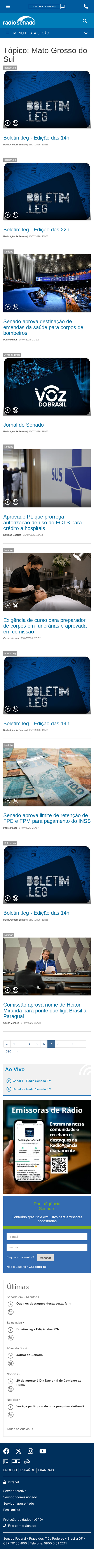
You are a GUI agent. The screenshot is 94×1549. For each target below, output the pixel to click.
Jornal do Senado (23, 425)
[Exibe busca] (85, 21)
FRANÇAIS (46, 1470)
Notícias (8, 251)
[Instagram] (30, 1451)
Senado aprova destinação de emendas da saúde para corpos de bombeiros (43, 327)
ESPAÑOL (27, 1470)
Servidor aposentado (18, 1503)
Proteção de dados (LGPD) (23, 1519)
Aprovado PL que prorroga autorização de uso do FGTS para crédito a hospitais (42, 522)
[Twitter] (18, 1451)
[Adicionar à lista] (15, 123)
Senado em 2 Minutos (22, 1297)
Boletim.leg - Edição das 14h (36, 138)
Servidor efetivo (14, 1491)
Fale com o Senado (21, 1525)
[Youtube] (41, 1451)
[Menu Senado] (8, 6)
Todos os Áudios (18, 1429)
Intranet (13, 1482)
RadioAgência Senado (15, 144)
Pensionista (11, 1510)
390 (8, 1051)
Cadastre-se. (38, 1266)
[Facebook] (7, 1451)
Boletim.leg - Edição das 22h (36, 229)
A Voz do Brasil (12, 355)
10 (73, 1044)
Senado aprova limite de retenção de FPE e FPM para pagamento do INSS (47, 818)
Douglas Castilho (12, 535)
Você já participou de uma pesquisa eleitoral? (50, 1406)
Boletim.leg (10, 67)
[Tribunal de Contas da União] (26, 1462)
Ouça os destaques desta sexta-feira (43, 1303)
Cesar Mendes (11, 638)
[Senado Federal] (47, 6)
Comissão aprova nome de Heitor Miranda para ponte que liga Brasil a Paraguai (44, 1010)
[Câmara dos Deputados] (6, 1462)
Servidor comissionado (20, 1497)
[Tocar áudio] (8, 123)
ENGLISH (10, 1470)
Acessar (45, 1257)
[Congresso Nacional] (16, 1462)
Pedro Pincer (10, 339)
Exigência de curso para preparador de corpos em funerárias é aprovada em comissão (45, 626)
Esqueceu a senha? (20, 1257)
